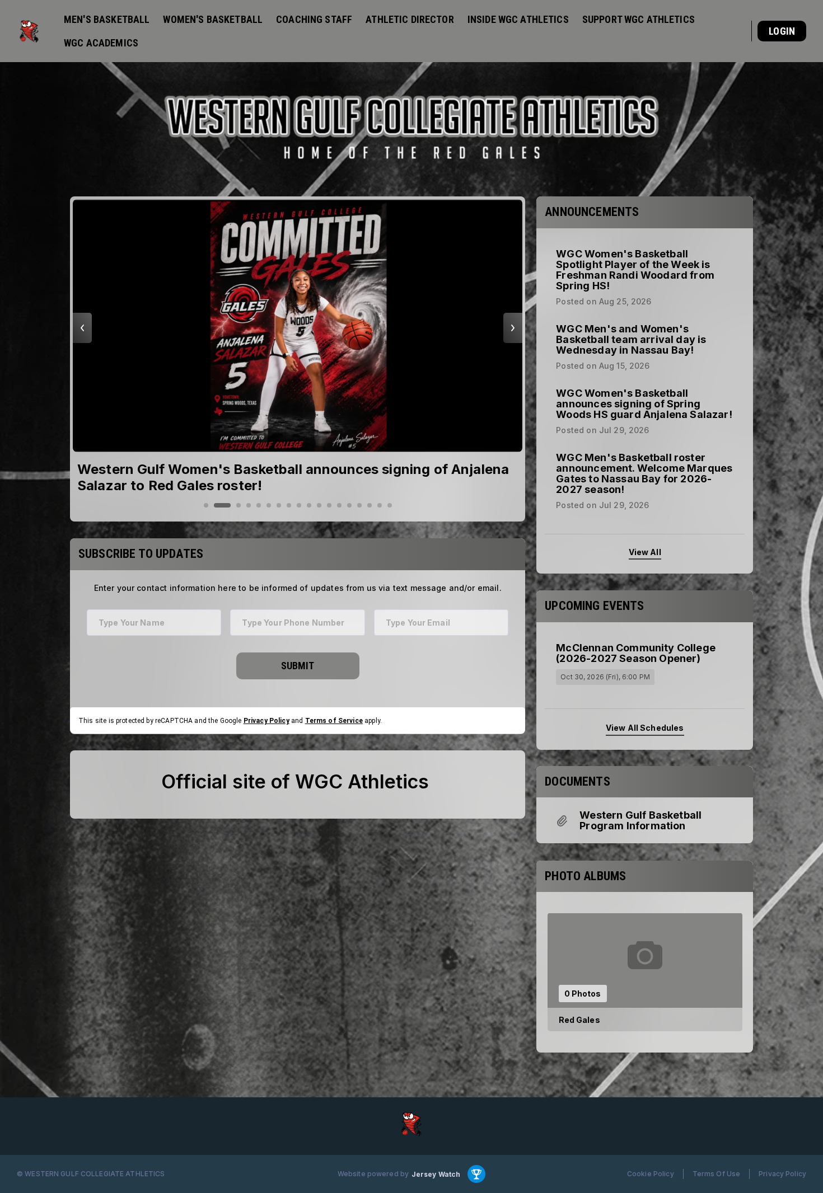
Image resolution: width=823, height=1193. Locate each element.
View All (645, 551)
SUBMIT (297, 665)
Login (782, 31)
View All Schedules (645, 727)
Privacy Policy (266, 720)
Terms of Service (334, 720)
